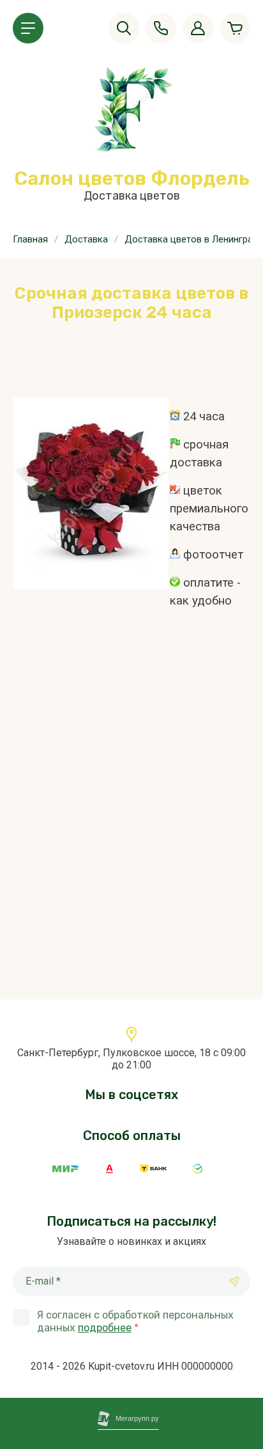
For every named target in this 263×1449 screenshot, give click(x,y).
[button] (28, 28)
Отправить (234, 1281)
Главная (30, 239)
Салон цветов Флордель (132, 178)
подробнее (105, 1328)
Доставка (86, 239)
